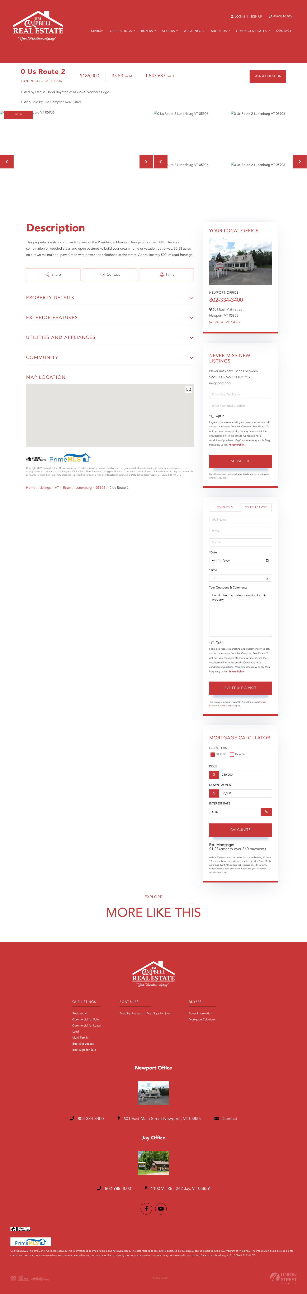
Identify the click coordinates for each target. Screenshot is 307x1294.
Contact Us (216, 322)
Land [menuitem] (75, 1031)
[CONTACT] (268, 76)
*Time (213, 570)
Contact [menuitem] (284, 31)
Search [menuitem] (97, 31)
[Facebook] (146, 1208)
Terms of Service (227, 706)
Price (213, 766)
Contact (229, 1119)
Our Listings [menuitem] (121, 31)
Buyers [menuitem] (147, 31)
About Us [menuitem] (219, 31)
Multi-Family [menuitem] (80, 1037)
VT (57, 488)
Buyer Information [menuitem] (200, 1013)
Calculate (240, 830)
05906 (100, 488)
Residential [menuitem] (79, 1013)
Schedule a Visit (256, 507)
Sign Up (256, 16)
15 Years (240, 754)
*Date (213, 552)
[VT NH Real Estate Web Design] (283, 1278)
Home (30, 488)
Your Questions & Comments (228, 587)
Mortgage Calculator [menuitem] (202, 1019)
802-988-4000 (117, 1189)
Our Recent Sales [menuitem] (251, 31)
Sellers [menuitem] (168, 31)
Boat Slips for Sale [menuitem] (84, 1050)
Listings (45, 488)
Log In (239, 16)
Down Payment (221, 785)
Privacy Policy (236, 445)
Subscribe (240, 461)
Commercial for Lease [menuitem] (86, 1025)
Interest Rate (219, 803)
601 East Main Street (161, 1119)
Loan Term (218, 748)
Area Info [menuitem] (193, 31)
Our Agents (233, 322)
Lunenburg (84, 488)
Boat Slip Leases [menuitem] (83, 1044)
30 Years (221, 754)
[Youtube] (161, 1208)
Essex (67, 488)
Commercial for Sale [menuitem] (85, 1019)
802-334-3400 (282, 16)
